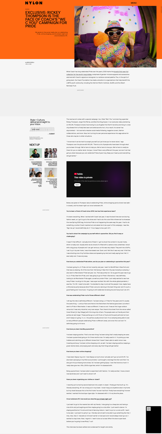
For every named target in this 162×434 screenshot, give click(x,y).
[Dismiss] (159, 408)
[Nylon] (33, 3)
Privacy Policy (37, 138)
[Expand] (147, 408)
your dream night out (104, 399)
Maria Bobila (30, 62)
